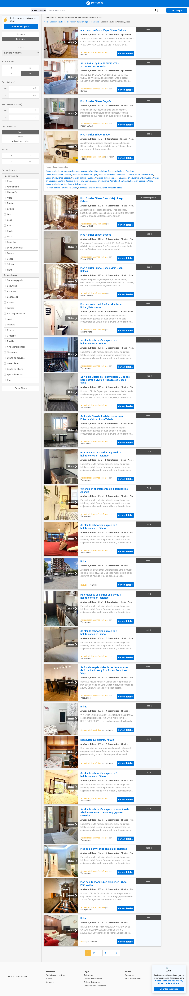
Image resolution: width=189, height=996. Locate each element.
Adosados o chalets (20, 141)
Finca (9, 236)
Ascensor (11, 291)
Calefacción (12, 297)
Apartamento (13, 186)
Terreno (10, 253)
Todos (21, 132)
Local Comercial (15, 247)
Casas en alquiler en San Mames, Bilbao (89, 171)
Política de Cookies (92, 982)
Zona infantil (13, 363)
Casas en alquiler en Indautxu (58, 171)
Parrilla (10, 341)
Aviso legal (88, 975)
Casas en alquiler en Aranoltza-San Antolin (110, 181)
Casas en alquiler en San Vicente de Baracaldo (66, 184)
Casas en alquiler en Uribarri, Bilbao (137, 178)
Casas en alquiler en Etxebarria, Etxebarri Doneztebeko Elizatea (125, 175)
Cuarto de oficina (15, 369)
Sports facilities (15, 374)
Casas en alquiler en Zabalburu (121, 171)
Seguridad (12, 286)
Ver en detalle (125, 53)
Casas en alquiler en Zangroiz (78, 181)
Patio (9, 380)
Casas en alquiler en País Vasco (62, 22)
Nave (9, 270)
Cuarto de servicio (16, 358)
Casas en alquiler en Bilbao (82, 178)
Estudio (10, 209)
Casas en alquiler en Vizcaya (88, 22)
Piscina (10, 330)
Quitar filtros (21, 388)
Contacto (50, 982)
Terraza (10, 308)
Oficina (10, 264)
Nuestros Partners (133, 979)
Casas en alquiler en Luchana (58, 175)
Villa (9, 225)
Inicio (46, 22)
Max (5, 96)
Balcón (10, 302)
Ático (9, 197)
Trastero (11, 324)
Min (5, 88)
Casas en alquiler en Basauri (58, 178)
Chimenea (12, 352)
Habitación (12, 192)
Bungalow (11, 242)
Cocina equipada (15, 280)
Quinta (10, 231)
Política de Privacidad (93, 979)
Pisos (20, 137)
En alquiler (20, 39)
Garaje (10, 258)
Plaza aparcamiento (16, 313)
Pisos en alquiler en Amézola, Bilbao (61, 188)
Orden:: (21, 47)
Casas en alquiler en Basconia (108, 178)
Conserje (11, 335)
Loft (9, 214)
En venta (21, 34)
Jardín (10, 319)
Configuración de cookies (95, 986)
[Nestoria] (94, 4)
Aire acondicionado (16, 347)
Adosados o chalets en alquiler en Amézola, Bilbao (100, 188)
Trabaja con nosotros (55, 975)
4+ (30, 73)
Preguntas (129, 975)
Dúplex (10, 203)
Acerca (49, 979)
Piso (9, 181)
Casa (9, 220)
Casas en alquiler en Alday (141, 181)
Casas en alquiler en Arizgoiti (84, 175)
